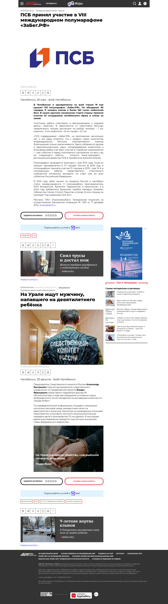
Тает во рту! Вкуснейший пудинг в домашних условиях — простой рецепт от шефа (131, 329)
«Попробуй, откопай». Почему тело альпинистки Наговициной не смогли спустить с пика (131, 337)
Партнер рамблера (61, 594)
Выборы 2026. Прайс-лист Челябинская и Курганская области (63, 559)
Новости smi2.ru (29, 279)
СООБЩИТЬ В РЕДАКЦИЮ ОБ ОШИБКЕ (106, 559)
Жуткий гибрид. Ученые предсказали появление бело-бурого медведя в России (132, 311)
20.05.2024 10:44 (27, 11)
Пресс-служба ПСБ (28, 87)
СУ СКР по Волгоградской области (34, 366)
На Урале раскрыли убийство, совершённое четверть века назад (67, 456)
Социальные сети (134, 553)
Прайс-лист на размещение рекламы (53, 556)
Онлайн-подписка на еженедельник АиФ (78, 553)
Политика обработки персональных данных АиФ (92, 556)
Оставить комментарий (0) (84, 215)
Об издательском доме (48, 553)
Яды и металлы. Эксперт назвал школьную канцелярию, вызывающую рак (130, 303)
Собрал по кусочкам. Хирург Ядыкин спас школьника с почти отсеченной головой (132, 320)
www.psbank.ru (47, 205)
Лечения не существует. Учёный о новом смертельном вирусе (130, 293)
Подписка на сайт (105, 553)
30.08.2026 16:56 (26, 287)
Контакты (120, 553)
